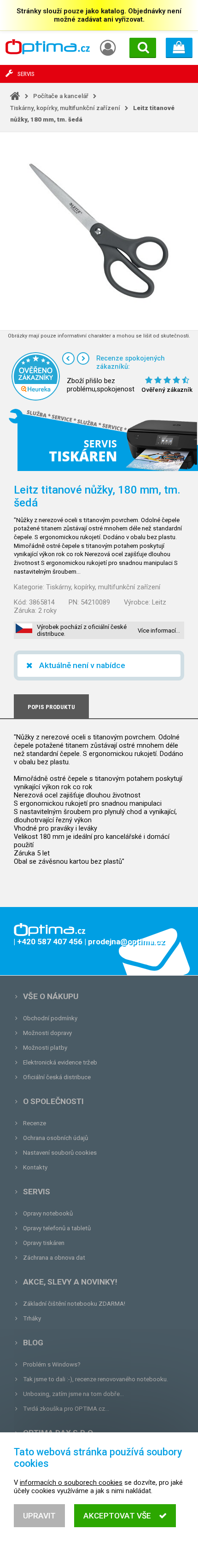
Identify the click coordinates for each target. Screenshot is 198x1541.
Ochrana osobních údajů (55, 1137)
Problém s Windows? (52, 1364)
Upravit (39, 1515)
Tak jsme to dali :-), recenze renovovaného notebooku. (95, 1379)
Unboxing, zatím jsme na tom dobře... (73, 1393)
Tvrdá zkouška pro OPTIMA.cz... (66, 1408)
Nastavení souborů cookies (60, 1152)
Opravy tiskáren (43, 1242)
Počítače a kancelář (60, 96)
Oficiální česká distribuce (57, 1077)
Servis (36, 1191)
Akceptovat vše (117, 1515)
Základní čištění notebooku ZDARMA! (74, 1303)
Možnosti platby (45, 1047)
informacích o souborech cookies (71, 1482)
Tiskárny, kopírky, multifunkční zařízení (65, 108)
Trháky (32, 1318)
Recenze (34, 1123)
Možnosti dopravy (47, 1032)
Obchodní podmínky (50, 1018)
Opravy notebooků (48, 1213)
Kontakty (35, 1167)
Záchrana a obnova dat (54, 1257)
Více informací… (159, 630)
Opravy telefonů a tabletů (57, 1228)
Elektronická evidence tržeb (60, 1062)
